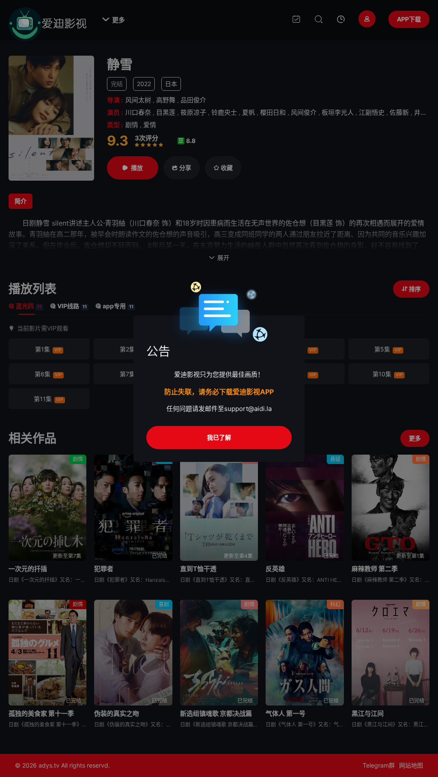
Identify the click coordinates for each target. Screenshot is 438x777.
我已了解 (219, 437)
